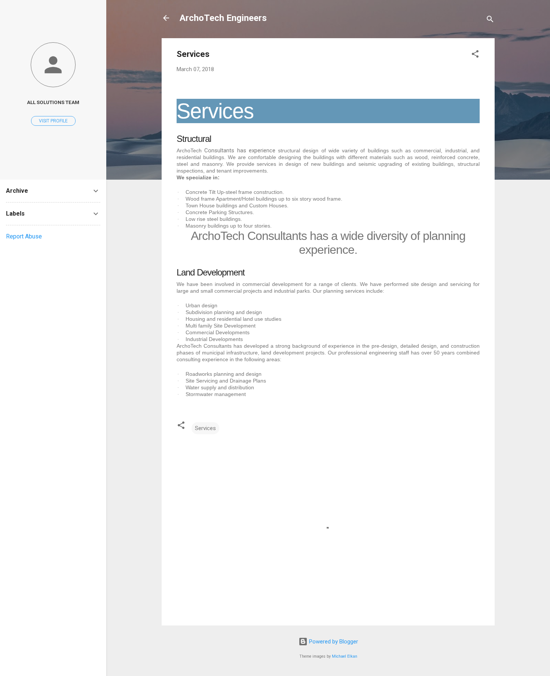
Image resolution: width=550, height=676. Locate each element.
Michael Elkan (344, 656)
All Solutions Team (53, 102)
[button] (475, 55)
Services (205, 428)
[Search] (490, 20)
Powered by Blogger (333, 641)
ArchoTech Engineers (223, 18)
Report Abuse (24, 236)
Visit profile (53, 121)
